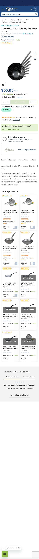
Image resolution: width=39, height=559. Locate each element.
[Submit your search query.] (36, 14)
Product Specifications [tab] (27, 160)
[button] (31, 9)
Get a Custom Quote (12, 129)
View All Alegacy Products (10, 25)
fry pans (5, 22)
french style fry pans (18, 22)
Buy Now (34, 102)
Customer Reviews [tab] (12, 377)
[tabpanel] (19, 175)
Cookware (29, 20)
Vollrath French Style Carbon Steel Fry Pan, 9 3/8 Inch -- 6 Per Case (10, 212)
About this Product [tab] (8, 160)
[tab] (3, 84)
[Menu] (2, 9)
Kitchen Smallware (16, 20)
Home (5, 20)
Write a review (28, 33)
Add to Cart (18, 102)
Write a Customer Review (19, 395)
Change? (19, 97)
